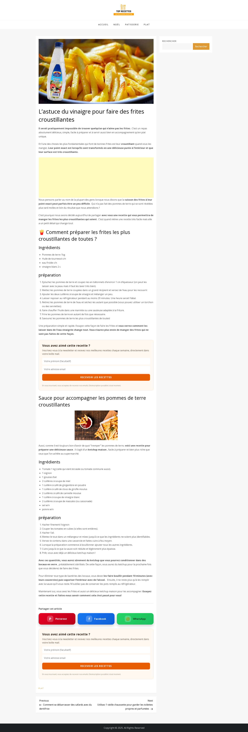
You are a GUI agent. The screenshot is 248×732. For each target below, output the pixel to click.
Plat (147, 24)
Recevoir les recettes (96, 377)
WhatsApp (136, 618)
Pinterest (58, 618)
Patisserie (132, 24)
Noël (116, 24)
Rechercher (169, 41)
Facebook (97, 618)
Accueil (103, 24)
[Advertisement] (96, 177)
